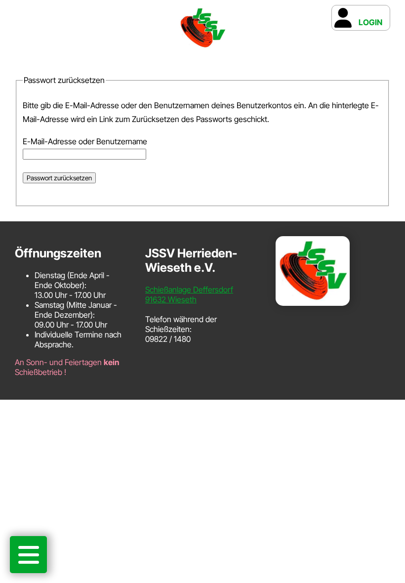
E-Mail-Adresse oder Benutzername (85, 141)
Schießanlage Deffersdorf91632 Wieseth (189, 294)
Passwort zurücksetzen (59, 178)
